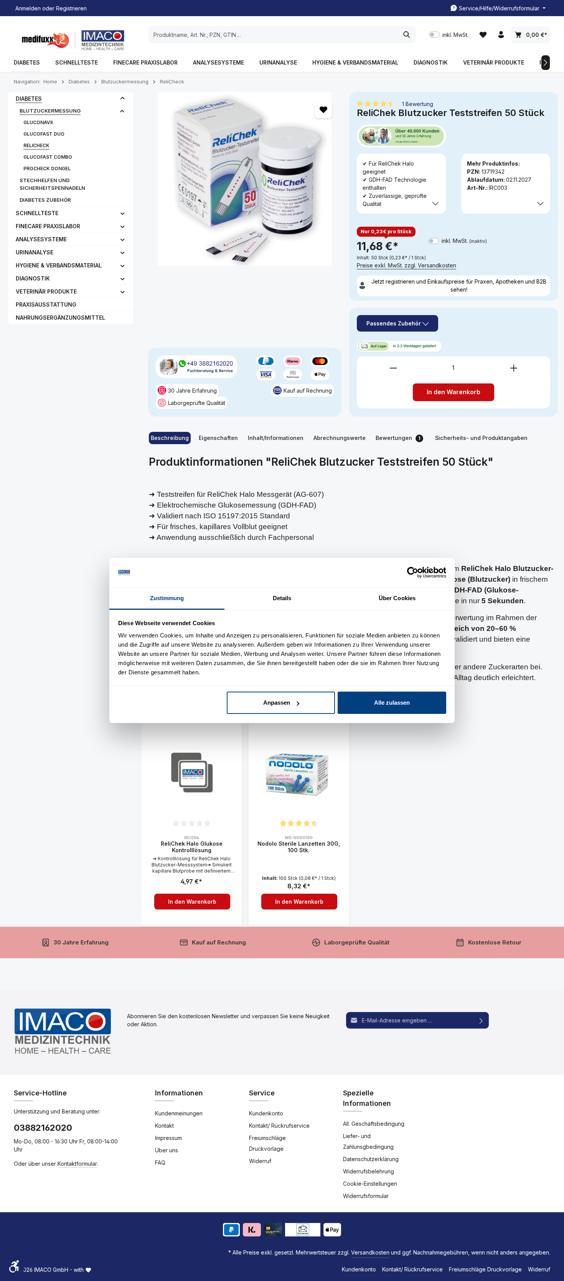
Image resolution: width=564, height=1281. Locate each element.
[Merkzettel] (483, 35)
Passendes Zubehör (394, 323)
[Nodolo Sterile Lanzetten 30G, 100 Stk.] (299, 773)
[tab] (170, 438)
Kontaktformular (77, 1163)
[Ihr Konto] (501, 35)
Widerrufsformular (366, 1196)
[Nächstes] (545, 62)
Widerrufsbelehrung (368, 1171)
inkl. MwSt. (448, 35)
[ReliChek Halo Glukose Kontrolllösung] (192, 773)
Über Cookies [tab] (397, 598)
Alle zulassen (392, 702)
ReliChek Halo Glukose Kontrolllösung (192, 847)
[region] (244, 179)
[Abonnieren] (481, 1020)
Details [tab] (282, 598)
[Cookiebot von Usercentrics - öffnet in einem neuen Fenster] (412, 573)
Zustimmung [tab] (167, 598)
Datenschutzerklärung (371, 1159)
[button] (123, 98)
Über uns (166, 1150)
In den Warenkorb (453, 392)
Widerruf (260, 1161)
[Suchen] (407, 34)
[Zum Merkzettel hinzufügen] (323, 109)
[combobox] (273, 34)
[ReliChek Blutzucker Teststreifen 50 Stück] (245, 179)
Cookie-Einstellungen (370, 1183)
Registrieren (71, 8)
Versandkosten (370, 1252)
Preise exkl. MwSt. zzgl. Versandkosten (406, 265)
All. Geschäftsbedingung (373, 1123)
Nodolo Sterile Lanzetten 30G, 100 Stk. (298, 847)
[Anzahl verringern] (393, 368)
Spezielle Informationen (367, 1098)
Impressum (168, 1138)
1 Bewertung (417, 103)
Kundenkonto (266, 1113)
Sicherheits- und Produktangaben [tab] (481, 438)
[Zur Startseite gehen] (71, 40)
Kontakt (164, 1125)
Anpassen (276, 702)
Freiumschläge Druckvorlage (267, 1143)
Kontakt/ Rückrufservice (279, 1125)
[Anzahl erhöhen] (514, 368)
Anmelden (28, 8)
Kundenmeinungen (179, 1113)
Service (262, 1093)
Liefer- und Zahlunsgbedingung (368, 1141)
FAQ (160, 1162)
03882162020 (43, 1128)
